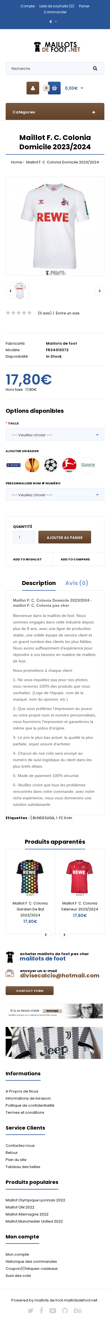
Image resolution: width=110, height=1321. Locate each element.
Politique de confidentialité (30, 1105)
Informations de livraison (28, 1098)
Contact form (29, 990)
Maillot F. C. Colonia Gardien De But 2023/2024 (30, 909)
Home (16, 162)
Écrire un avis (68, 313)
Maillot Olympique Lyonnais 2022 (35, 1200)
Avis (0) (76, 583)
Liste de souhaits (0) (56, 6)
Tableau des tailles (23, 1166)
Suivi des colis (18, 1275)
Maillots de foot (61, 343)
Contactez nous (20, 1145)
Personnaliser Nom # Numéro (33, 483)
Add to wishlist (27, 559)
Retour (12, 1152)
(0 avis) (45, 313)
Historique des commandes (31, 1261)
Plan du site (16, 1159)
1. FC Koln (64, 818)
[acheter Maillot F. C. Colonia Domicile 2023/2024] (55, 226)
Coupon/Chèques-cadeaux (32, 1268)
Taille (13, 423)
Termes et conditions (25, 1112)
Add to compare (75, 559)
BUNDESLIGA (43, 818)
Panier (84, 6)
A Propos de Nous (22, 1091)
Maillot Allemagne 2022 (27, 1214)
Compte (28, 6)
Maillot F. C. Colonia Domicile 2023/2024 (62, 162)
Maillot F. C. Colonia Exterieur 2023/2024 (79, 906)
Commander (55, 12)
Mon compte (17, 1254)
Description (39, 583)
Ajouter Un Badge (22, 451)
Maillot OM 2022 (20, 1207)
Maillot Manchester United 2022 (34, 1221)
